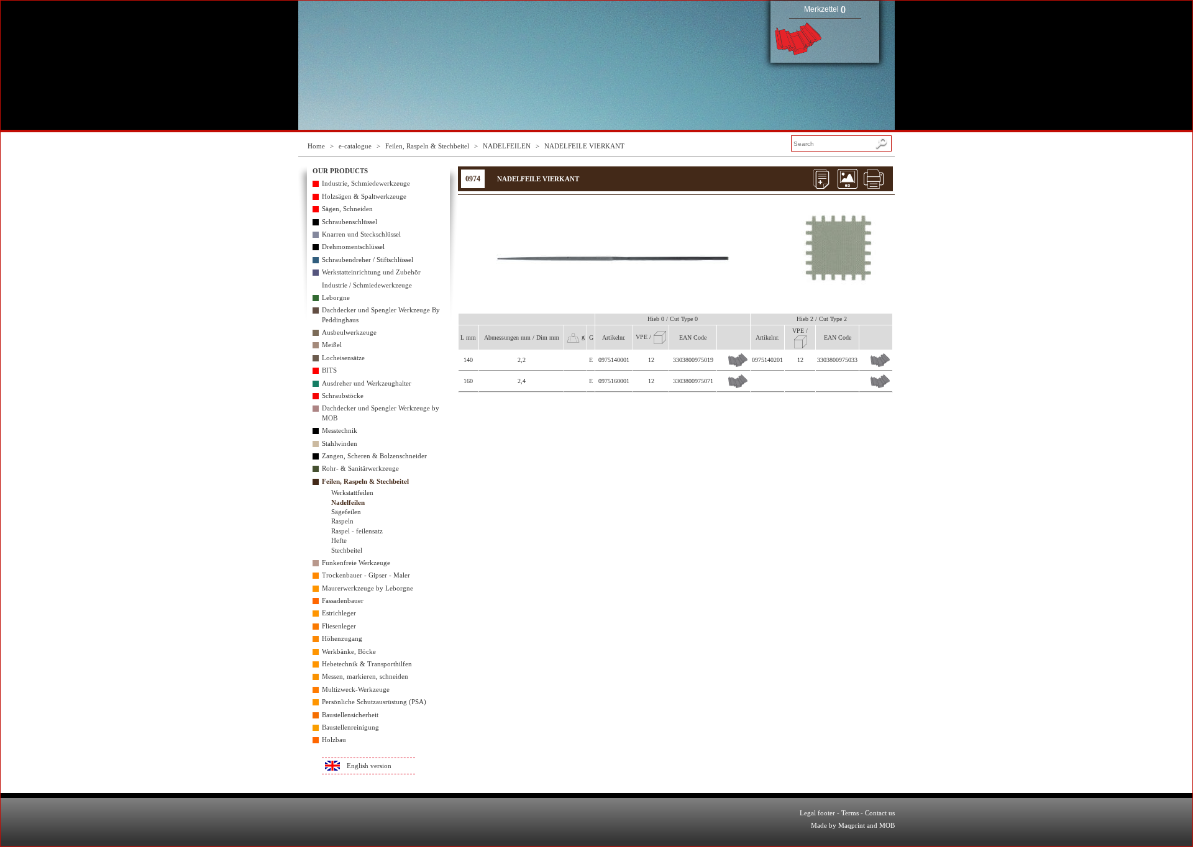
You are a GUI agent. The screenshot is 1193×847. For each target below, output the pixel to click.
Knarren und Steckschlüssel (361, 234)
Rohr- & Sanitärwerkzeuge (360, 468)
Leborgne (336, 297)
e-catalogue (355, 146)
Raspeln (342, 521)
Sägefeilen (346, 511)
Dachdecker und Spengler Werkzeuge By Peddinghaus (381, 314)
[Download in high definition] (847, 178)
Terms (850, 813)
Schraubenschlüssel (349, 221)
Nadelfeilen (348, 502)
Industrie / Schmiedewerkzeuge (367, 285)
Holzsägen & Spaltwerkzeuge (364, 196)
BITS (329, 370)
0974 (472, 178)
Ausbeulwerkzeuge (349, 332)
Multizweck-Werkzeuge (356, 689)
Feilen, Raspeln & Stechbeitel (427, 146)
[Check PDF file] (821, 178)
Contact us (880, 813)
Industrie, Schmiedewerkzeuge (366, 183)
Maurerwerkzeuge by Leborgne (367, 588)
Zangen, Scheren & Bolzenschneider (374, 456)
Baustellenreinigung (350, 727)
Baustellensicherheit (350, 714)
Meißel (332, 344)
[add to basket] (737, 360)
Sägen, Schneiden (347, 208)
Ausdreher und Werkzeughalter (366, 383)
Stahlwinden (339, 443)
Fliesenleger (339, 626)
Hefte (339, 540)
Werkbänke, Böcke (349, 651)
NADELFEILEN (507, 146)
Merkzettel (825, 9)
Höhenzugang (342, 638)
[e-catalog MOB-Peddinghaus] (434, 37)
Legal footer (817, 813)
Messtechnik (339, 430)
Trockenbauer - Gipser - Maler (366, 575)
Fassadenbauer (342, 600)
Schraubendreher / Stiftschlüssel (367, 259)
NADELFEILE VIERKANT (584, 146)
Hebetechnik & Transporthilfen (367, 664)
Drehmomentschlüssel (353, 246)
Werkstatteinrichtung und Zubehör (371, 272)
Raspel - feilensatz (357, 531)
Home (316, 146)
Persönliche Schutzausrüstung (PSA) (374, 701)
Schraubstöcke (342, 395)
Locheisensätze (343, 357)
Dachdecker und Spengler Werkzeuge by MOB (380, 412)
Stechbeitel (346, 550)
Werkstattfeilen (352, 492)
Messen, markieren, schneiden (365, 676)
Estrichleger (339, 613)
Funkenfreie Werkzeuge (356, 562)
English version (369, 765)
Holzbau (334, 739)
